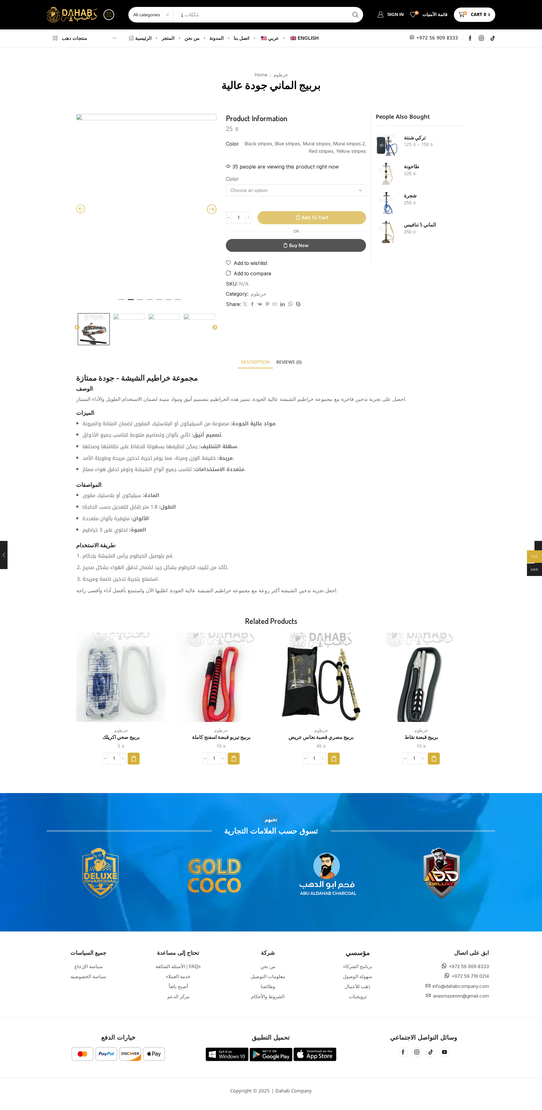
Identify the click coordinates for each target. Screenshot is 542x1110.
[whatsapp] (290, 304)
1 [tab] (121, 302)
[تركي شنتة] (387, 145)
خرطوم (281, 75)
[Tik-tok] (492, 38)
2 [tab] (131, 302)
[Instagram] (481, 38)
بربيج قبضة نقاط (421, 737)
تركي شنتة (415, 137)
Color (232, 179)
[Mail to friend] (275, 304)
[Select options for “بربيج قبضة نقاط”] (434, 759)
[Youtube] (444, 1052)
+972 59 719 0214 (470, 976)
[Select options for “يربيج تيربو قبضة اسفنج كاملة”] (234, 759)
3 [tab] (140, 302)
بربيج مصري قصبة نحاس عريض (321, 737)
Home (261, 75)
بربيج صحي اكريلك (121, 737)
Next (215, 327)
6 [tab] (168, 302)
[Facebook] (470, 38)
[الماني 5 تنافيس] (387, 232)
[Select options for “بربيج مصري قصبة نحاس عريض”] (334, 759)
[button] (109, 14)
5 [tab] (159, 302)
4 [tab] (149, 302)
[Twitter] (245, 304)
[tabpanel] (146, 207)
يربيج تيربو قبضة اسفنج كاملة (221, 737)
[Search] (355, 14)
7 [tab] (178, 302)
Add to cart (315, 217)
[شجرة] (387, 203)
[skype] (297, 304)
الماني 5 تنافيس (420, 224)
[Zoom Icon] (146, 207)
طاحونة (411, 166)
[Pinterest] (267, 304)
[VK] (260, 304)
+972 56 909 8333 (437, 38)
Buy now (299, 245)
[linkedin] (282, 304)
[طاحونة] (387, 174)
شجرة (410, 195)
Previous (77, 327)
